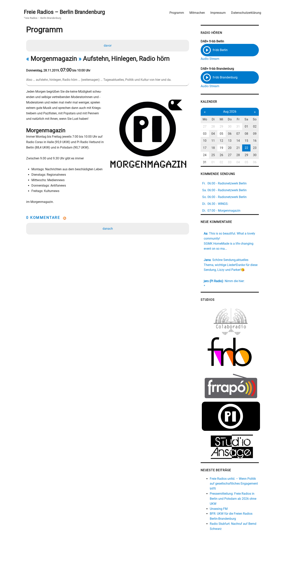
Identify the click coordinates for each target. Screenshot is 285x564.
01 (246, 126)
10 (204, 141)
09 (254, 134)
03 (204, 134)
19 (221, 148)
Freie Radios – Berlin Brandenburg (64, 12)
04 (213, 134)
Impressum (218, 13)
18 (213, 148)
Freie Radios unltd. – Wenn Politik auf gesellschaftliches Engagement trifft (234, 484)
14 (238, 141)
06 (229, 134)
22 (246, 148)
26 (221, 155)
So (254, 119)
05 (221, 134)
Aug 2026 (229, 111)
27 (204, 126)
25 (213, 155)
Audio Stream (210, 59)
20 (229, 148)
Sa (246, 119)
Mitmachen (197, 13)
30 (229, 126)
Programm (176, 13)
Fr (238, 119)
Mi (221, 119)
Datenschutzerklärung (246, 13)
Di (213, 119)
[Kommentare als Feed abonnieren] (107, 218)
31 (238, 126)
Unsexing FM (219, 509)
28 (213, 126)
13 (229, 141)
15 (246, 141)
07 (238, 134)
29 (221, 126)
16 (254, 141)
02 (254, 126)
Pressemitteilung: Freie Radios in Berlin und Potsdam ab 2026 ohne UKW (233, 499)
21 (238, 148)
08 (246, 134)
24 (204, 155)
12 (221, 141)
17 (204, 148)
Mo (205, 119)
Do (230, 119)
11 (213, 141)
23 (254, 148)
